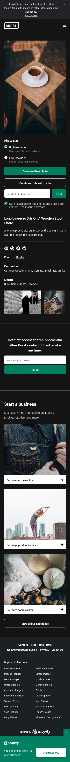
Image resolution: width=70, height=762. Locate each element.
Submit (35, 369)
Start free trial (51, 752)
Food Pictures (43, 679)
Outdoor (9, 270)
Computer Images (13, 690)
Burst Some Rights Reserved (21, 283)
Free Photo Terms (41, 644)
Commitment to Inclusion (22, 649)
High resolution (18, 147)
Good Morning (23, 270)
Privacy (44, 649)
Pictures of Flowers (46, 706)
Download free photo (35, 171)
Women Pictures (12, 701)
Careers (23, 644)
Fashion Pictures (44, 668)
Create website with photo (35, 182)
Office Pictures (12, 684)
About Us (57, 649)
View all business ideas (35, 623)
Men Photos (42, 701)
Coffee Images (43, 673)
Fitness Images (43, 711)
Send (59, 193)
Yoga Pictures (11, 711)
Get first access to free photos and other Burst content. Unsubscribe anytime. (36, 205)
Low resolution (17, 158)
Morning (38, 270)
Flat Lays (40, 690)
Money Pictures (44, 684)
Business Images (13, 668)
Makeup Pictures (12, 673)
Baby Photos (10, 717)
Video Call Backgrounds (48, 717)
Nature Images (11, 679)
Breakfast (50, 270)
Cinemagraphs (43, 695)
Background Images (14, 695)
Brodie (20, 257)
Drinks (61, 270)
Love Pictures (11, 706)
